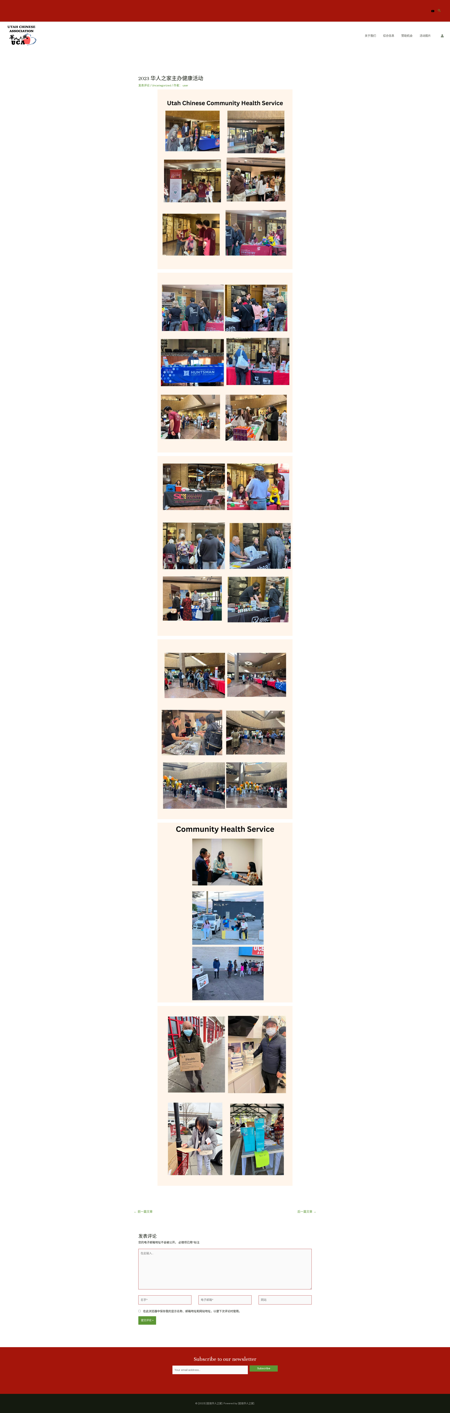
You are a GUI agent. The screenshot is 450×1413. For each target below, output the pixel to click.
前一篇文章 (143, 1212)
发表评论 (144, 85)
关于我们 (370, 36)
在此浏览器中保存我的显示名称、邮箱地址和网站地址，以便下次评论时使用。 (192, 1311)
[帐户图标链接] (442, 35)
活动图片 (425, 36)
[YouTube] (432, 11)
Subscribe (263, 1368)
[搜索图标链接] (439, 10)
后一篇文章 (306, 1212)
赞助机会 (407, 36)
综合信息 (388, 36)
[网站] (285, 1300)
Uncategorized (161, 85)
